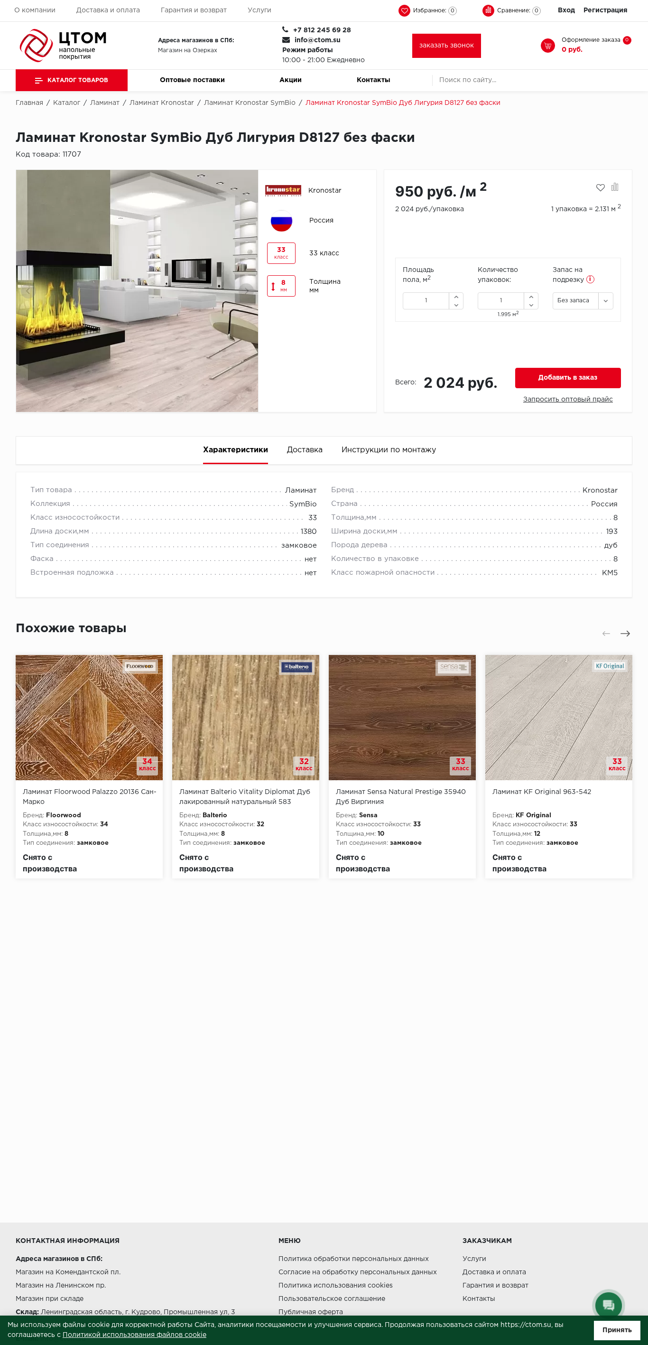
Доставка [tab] (305, 450)
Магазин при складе (49, 1299)
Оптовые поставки (192, 80)
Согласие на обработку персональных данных (357, 1272)
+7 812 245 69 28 (322, 30)
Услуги (259, 10)
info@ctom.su (318, 40)
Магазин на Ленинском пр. (61, 1286)
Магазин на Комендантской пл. (68, 1272)
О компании (35, 10)
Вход (566, 10)
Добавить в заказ (567, 378)
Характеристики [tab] (235, 450)
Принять (617, 1330)
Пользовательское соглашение (331, 1299)
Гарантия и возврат (194, 10)
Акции (290, 80)
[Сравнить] (615, 188)
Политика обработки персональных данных (353, 1259)
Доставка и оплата (108, 10)
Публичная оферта (310, 1312)
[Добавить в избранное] (600, 188)
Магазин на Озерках (187, 50)
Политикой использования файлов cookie (134, 1335)
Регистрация (605, 10)
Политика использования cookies (335, 1286)
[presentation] (28, 291)
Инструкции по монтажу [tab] (389, 450)
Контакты (373, 80)
